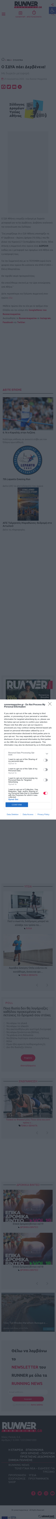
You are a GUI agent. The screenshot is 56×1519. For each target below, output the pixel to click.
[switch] (45, 760)
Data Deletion (12, 814)
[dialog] (28, 759)
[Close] (50, 704)
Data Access (28, 814)
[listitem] (28, 754)
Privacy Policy (43, 814)
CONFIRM (17, 805)
